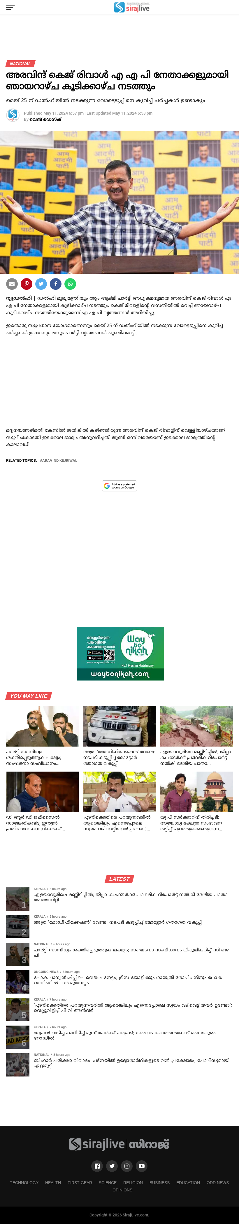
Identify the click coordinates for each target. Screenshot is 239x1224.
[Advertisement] (119, 388)
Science (108, 1182)
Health (53, 1182)
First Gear (80, 1182)
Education (188, 1182)
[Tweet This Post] (41, 285)
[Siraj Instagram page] (127, 1166)
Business (160, 1182)
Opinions (122, 1190)
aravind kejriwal (59, 461)
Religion (133, 1182)
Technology (24, 1182)
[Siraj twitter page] (112, 1166)
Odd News (218, 1182)
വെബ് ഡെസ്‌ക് (45, 119)
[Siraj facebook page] (97, 1166)
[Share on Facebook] (70, 285)
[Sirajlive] (119, 1150)
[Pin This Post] (26, 285)
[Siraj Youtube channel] (141, 1166)
